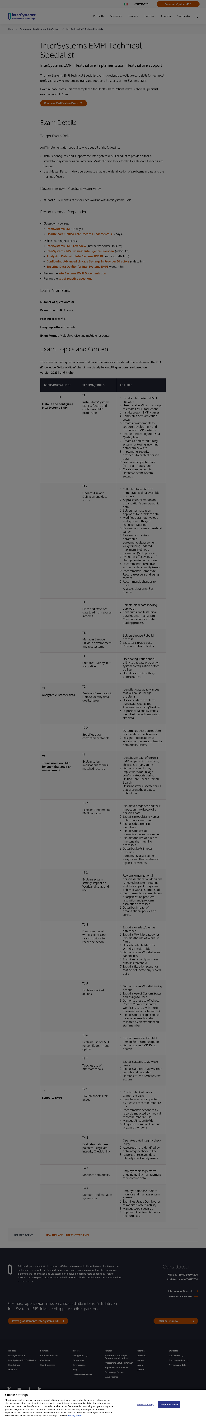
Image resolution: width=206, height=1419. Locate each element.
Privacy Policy (74, 1415)
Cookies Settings (145, 1404)
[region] (103, 1404)
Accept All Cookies (169, 1404)
